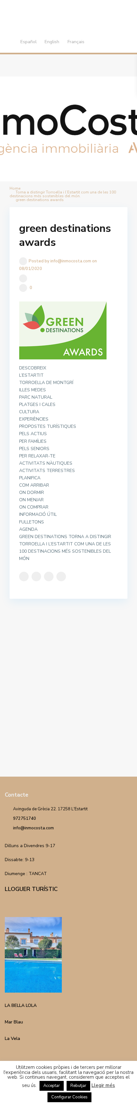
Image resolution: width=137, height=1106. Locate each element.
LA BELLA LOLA (21, 1005)
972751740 (24, 818)
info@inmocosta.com (33, 828)
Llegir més (103, 1085)
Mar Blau (14, 1022)
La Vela (12, 1038)
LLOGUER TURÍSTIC (31, 889)
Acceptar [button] (51, 1086)
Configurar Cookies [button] (69, 1097)
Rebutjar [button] (78, 1086)
